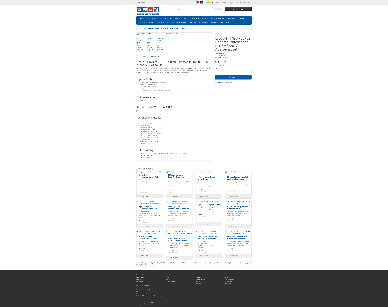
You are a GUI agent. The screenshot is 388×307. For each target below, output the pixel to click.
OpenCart (146, 303)
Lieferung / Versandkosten (143, 290)
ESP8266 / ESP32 (152, 18)
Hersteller (198, 277)
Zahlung (138, 288)
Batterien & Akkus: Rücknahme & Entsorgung (149, 296)
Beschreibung (142, 56)
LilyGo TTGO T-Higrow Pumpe (209, 205)
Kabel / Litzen (195, 18)
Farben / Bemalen (181, 22)
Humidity (227, 263)
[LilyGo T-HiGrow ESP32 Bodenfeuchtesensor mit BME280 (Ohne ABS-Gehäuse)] (174, 33)
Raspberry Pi (177, 18)
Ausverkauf (214, 22)
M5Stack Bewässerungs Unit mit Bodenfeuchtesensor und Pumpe (238, 179)
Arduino (142, 18)
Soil (158, 263)
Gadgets (241, 18)
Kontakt (168, 277)
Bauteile (186, 18)
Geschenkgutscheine (201, 279)
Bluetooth (188, 263)
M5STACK (168, 18)
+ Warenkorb (233, 77)
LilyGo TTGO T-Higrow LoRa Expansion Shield (237, 208)
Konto (226, 277)
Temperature (234, 263)
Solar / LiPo (205, 18)
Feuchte (150, 265)
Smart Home (160, 22)
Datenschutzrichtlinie (142, 294)
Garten (197, 263)
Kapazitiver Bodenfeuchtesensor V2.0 (148, 176)
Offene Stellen (140, 277)
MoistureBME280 (167, 263)
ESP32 (183, 263)
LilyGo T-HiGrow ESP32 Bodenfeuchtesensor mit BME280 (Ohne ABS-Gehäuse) (165, 28)
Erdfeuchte (144, 265)
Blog (222, 22)
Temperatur (220, 263)
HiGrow (243, 263)
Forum (228, 22)
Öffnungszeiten (140, 292)
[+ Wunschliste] (216, 33)
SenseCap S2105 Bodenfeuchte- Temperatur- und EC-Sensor (178, 209)
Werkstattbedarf (231, 18)
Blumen (202, 263)
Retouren (168, 279)
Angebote (198, 284)
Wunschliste (228, 281)
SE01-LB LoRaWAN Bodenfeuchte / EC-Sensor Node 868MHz (148, 238)
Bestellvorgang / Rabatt (143, 286)
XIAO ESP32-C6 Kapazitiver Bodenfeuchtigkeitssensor (208, 237)
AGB (137, 284)
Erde (154, 265)
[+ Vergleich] (219, 33)
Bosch (179, 263)
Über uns (139, 279)
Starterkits (151, 22)
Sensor (175, 263)
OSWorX (152, 303)
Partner (198, 281)
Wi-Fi (193, 263)
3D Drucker (170, 22)
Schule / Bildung (203, 22)
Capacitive (154, 263)
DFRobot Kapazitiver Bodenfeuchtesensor (176, 176)
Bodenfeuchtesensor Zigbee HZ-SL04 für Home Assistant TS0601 (237, 238)
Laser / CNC (192, 22)
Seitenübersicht (170, 281)
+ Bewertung (228, 82)
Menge (217, 68)
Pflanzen (207, 263)
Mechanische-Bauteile (217, 18)
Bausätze (142, 22)
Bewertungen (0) (154, 56)
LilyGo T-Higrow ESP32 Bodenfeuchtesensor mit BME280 (148, 209)
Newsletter (228, 284)
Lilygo (222, 53)
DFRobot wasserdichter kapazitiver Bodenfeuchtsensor (206, 179)
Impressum (139, 281)
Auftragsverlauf (229, 279)
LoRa (161, 18)
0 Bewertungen (219, 82)
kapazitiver (147, 263)
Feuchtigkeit (213, 263)
